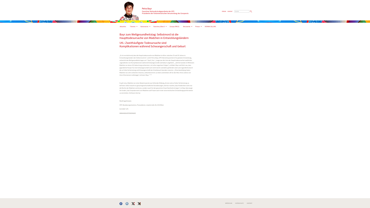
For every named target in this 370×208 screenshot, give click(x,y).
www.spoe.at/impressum (127, 113)
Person (224, 11)
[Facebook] (122, 203)
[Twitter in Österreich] (134, 203)
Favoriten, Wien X (159, 26)
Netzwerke (186, 26)
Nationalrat (144, 26)
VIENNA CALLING (210, 26)
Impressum (228, 203)
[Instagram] (128, 203)
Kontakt (230, 11)
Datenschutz (239, 203)
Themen (132, 26)
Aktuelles (123, 26)
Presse (197, 26)
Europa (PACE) (174, 26)
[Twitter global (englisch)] (140, 203)
